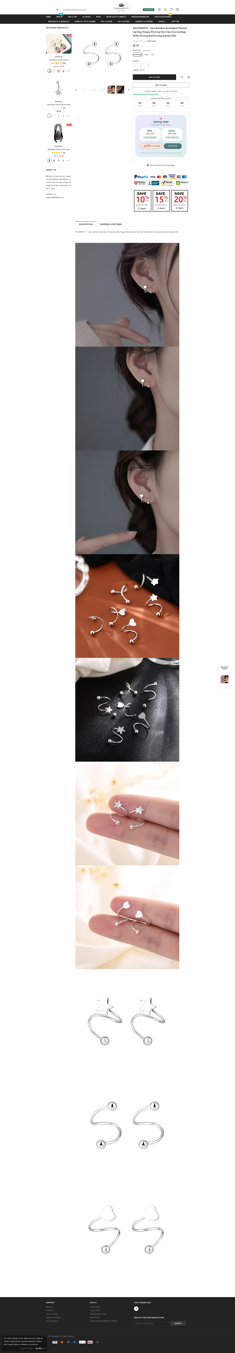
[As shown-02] (63, 160)
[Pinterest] (136, 1308)
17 (68, 71)
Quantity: (136, 61)
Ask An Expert (169, 165)
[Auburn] (54, 160)
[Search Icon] (165, 9)
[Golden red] (54, 71)
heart (146, 55)
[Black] (49, 160)
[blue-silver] (63, 71)
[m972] (59, 71)
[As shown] (59, 160)
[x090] (49, 71)
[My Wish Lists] (171, 10)
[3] (59, 116)
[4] (63, 116)
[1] (49, 116)
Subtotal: (136, 70)
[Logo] (121, 7)
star (152, 55)
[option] (102, 54)
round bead (137, 55)
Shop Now (172, 146)
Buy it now (161, 85)
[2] (54, 116)
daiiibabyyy (59, 57)
